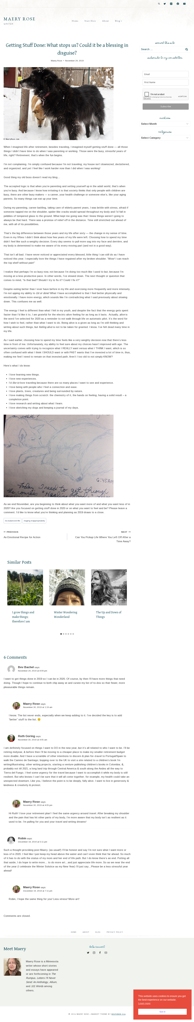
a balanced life (12, 521)
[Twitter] (164, 4)
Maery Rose (31, 703)
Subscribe (166, 106)
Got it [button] (162, 1011)
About (105, 20)
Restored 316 (119, 1014)
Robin (22, 838)
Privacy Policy (115, 932)
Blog (98, 932)
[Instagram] (171, 4)
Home (75, 20)
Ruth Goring (26, 736)
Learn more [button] (144, 1003)
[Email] (184, 4)
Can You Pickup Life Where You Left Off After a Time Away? (103, 537)
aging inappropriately (34, 521)
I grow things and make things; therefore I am (23, 617)
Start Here (90, 20)
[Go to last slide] (11, 600)
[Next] (123, 600)
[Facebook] (178, 4)
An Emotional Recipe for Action (22, 535)
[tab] (61, 634)
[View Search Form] (159, 4)
